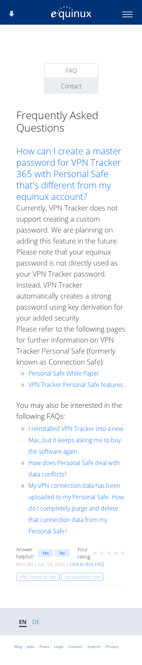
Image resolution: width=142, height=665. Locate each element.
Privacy (112, 646)
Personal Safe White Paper (63, 373)
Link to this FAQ (87, 564)
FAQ (71, 70)
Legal (59, 646)
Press (44, 646)
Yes (45, 553)
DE (35, 622)
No (62, 553)
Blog (18, 646)
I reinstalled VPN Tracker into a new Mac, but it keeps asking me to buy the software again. (75, 440)
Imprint (94, 646)
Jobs (30, 646)
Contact (71, 86)
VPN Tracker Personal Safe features (75, 384)
